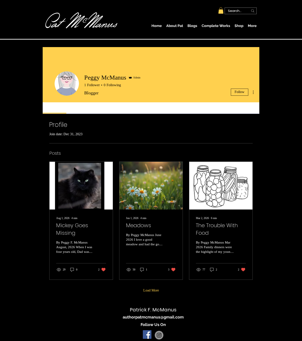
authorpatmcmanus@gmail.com (153, 317)
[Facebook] (147, 334)
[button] (221, 10)
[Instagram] (159, 335)
